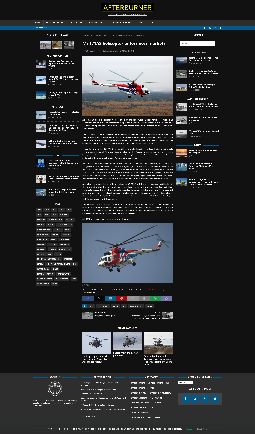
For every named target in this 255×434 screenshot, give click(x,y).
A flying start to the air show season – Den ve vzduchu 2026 (62, 142)
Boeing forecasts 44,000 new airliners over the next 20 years (203, 72)
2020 (47, 209)
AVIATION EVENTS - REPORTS (142, 388)
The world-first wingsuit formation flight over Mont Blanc (201, 166)
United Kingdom (44, 279)
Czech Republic (44, 229)
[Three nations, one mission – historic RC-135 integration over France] (41, 80)
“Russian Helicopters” (155, 290)
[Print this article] (144, 298)
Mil (124, 306)
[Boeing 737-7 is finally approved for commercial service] (181, 61)
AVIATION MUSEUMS (139, 398)
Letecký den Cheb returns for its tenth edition (63, 113)
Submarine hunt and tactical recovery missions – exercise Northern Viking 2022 (158, 360)
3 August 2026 (56, 117)
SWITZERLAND (63, 274)
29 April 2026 (195, 90)
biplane (40, 224)
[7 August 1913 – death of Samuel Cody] (181, 134)
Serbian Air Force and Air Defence (61, 264)
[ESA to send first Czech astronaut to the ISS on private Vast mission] (41, 163)
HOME (38, 22)
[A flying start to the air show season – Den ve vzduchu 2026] (41, 144)
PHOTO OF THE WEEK (139, 412)
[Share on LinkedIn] (110, 298)
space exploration (45, 274)
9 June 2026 (55, 181)
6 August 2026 (196, 136)
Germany (66, 234)
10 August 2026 (56, 98)
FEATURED (156, 403)
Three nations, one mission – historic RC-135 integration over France (63, 79)
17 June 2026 (55, 133)
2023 (69, 209)
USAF (74, 279)
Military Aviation (57, 55)
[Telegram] (220, 28)
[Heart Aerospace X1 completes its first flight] (181, 153)
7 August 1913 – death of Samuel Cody (204, 132)
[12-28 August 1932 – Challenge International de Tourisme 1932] (181, 107)
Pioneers (41, 249)
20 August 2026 (196, 109)
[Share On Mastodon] (166, 298)
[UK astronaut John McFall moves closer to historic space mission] (41, 179)
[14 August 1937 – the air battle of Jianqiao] (181, 120)
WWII (54, 284)
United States (62, 279)
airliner (63, 214)
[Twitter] (210, 28)
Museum (40, 244)
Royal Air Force (44, 254)
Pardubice (64, 244)
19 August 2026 (196, 156)
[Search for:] (197, 43)
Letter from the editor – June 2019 (126, 354)
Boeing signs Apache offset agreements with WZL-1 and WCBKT (61, 63)
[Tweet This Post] (99, 298)
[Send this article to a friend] (133, 298)
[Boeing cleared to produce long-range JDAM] (41, 95)
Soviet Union (43, 269)
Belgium (69, 219)
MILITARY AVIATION (55, 22)
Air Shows (57, 106)
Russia (149, 306)
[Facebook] (204, 28)
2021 (54, 209)
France (55, 234)
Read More (202, 429)
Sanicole (68, 259)
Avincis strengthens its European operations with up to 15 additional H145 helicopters (203, 182)
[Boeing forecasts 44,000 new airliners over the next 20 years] (181, 74)
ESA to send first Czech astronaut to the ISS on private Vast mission (63, 163)
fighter (57, 229)
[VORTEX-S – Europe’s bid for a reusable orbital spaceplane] (41, 192)
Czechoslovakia (65, 224)
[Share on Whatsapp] (155, 298)
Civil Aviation (197, 52)
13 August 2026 (196, 123)
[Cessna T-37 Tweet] (69, 45)
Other (197, 145)
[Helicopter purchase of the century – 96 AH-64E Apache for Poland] (96, 343)
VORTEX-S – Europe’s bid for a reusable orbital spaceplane (62, 191)
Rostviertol (136, 306)
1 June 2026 (55, 146)
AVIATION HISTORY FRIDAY (160, 393)
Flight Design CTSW (88, 416)
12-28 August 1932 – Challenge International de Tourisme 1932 (203, 105)
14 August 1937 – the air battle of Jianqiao (203, 118)
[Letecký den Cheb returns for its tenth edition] (41, 115)
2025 (47, 214)
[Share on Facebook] (88, 298)
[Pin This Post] (121, 298)
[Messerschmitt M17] (57, 45)
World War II (43, 284)
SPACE (140, 22)
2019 (91, 306)
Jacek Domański (111, 51)
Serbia (40, 264)
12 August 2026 (56, 84)
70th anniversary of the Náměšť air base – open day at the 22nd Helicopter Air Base (63, 128)
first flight (42, 234)
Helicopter (103, 306)
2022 (61, 209)
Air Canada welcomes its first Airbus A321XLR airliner (202, 86)
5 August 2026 (196, 63)
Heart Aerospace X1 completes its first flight (203, 151)
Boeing (51, 224)
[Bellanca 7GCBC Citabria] (45, 45)
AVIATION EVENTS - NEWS (158, 383)
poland (52, 249)
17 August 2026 (56, 69)
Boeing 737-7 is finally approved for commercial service (203, 59)
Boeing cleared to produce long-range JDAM (63, 93)
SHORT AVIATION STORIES (141, 417)
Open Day (52, 244)
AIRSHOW (41, 219)
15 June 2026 (55, 168)
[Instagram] (215, 28)
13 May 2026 (55, 195)
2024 (39, 214)
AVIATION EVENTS (97, 22)
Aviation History (197, 98)
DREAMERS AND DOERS (140, 403)
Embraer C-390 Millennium (91, 393)
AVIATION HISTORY (121, 22)
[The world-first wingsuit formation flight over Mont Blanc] (181, 167)
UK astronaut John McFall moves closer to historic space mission (63, 177)
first (67, 229)
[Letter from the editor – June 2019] (127, 341)
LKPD (53, 239)
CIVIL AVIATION (76, 22)
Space (57, 155)
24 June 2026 (195, 187)
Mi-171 (115, 306)
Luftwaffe (64, 239)
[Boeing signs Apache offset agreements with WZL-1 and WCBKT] (41, 64)
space (55, 269)
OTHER (152, 22)
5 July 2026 (194, 171)
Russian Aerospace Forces (48, 259)
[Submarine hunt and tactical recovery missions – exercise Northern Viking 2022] (158, 343)
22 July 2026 (195, 76)
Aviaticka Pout (55, 219)
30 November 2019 (93, 51)
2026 (54, 214)
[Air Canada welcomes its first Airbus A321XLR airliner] (181, 87)
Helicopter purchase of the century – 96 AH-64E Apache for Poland (94, 359)
